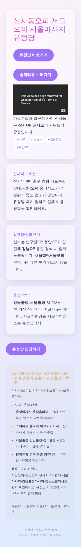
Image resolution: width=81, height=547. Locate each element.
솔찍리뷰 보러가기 (35, 74)
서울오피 (16, 506)
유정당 (28, 529)
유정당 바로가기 (33, 55)
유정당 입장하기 (26, 349)
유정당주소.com (46, 529)
